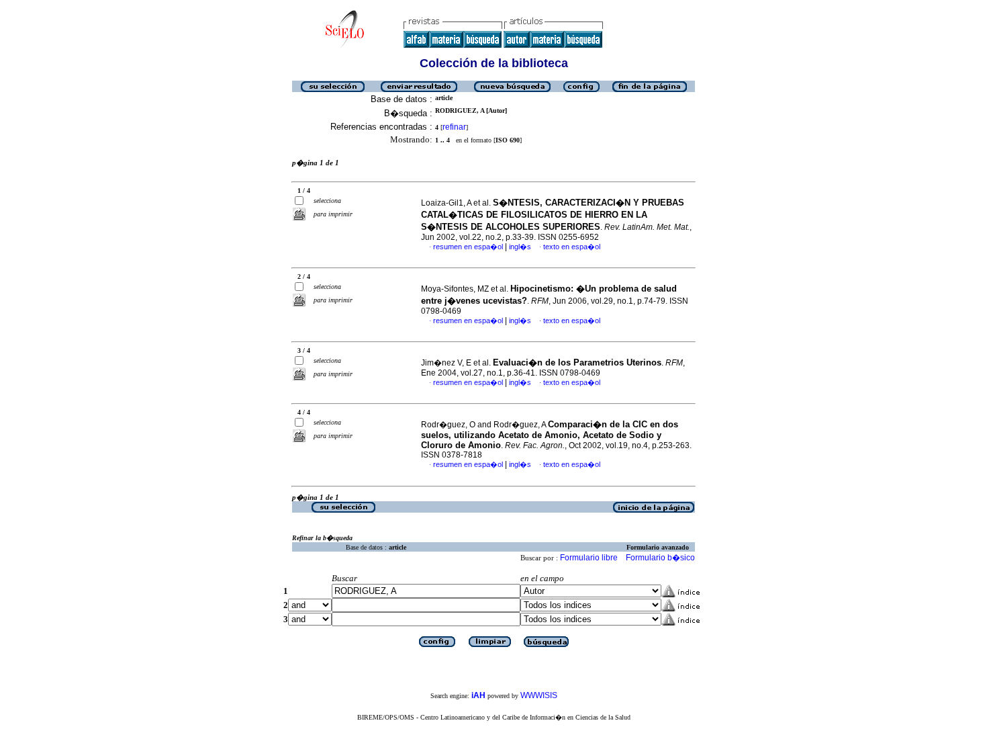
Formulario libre (589, 557)
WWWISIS (538, 695)
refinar (454, 127)
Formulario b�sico (660, 557)
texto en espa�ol (571, 247)
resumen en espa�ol (468, 247)
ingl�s (520, 247)
